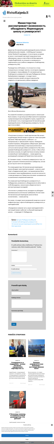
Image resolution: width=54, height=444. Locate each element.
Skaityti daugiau (23, 383)
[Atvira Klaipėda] (15, 15)
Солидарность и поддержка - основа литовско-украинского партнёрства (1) (17, 365)
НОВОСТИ (27, 35)
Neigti (27, 439)
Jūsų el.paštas (15, 290)
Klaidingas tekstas (15, 297)
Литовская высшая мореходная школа (24, 224)
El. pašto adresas (15, 269)
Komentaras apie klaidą (17, 310)
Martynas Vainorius (22, 42)
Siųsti (14, 324)
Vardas (13, 265)
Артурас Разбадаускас (23, 220)
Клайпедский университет (27, 222)
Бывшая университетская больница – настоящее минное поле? (36, 365)
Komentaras (14, 250)
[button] (52, 425)
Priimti (27, 435)
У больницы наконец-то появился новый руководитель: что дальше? (17, 416)
